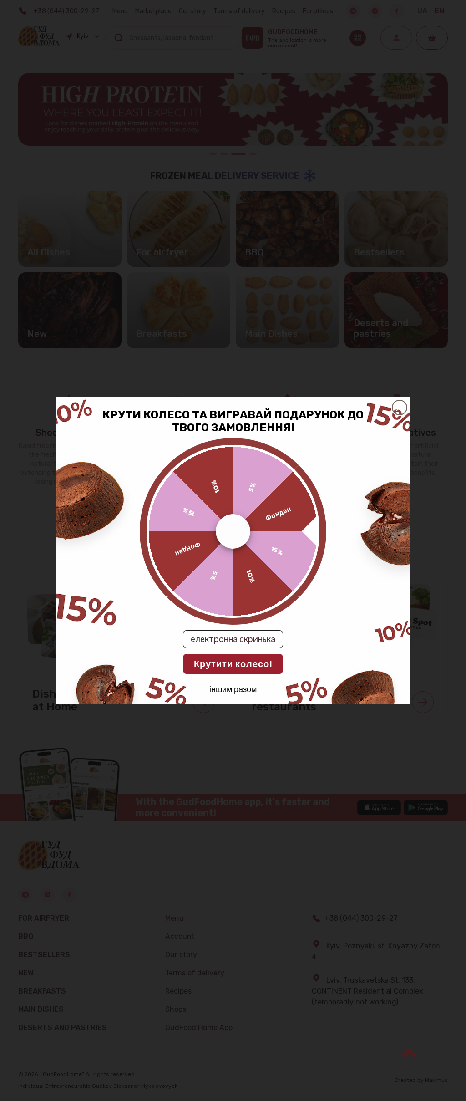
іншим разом (233, 689)
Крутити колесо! (233, 664)
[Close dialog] (399, 407)
